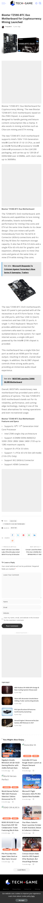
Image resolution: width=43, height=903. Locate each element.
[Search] (40, 3)
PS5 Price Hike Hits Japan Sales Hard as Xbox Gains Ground (9, 856)
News (6, 756)
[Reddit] (12, 540)
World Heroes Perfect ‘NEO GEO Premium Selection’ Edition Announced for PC (10, 795)
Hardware (7, 753)
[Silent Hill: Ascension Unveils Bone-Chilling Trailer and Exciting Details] (7, 701)
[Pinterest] (23, 535)
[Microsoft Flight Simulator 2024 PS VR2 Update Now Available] (31, 781)
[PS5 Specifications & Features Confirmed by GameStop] (7, 712)
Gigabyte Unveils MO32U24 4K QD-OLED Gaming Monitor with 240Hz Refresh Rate (11, 764)
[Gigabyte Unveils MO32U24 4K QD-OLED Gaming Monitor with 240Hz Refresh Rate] (11, 750)
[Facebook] (12, 535)
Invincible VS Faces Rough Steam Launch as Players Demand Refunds (31, 764)
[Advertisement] (21, 82)
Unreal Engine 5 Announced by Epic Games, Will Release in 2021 (26, 721)
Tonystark (8, 26)
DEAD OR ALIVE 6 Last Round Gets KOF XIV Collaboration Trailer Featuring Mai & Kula (10, 826)
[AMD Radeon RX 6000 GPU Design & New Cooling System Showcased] (7, 690)
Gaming (27, 756)
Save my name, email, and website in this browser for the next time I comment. (21, 619)
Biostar (13, 521)
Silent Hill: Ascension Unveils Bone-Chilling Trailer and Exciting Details (26, 699)
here (33, 896)
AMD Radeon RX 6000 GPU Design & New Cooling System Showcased (26, 688)
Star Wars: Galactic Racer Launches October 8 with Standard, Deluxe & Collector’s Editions (31, 826)
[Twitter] (18, 535)
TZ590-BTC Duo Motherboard (14, 524)
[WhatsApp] (29, 535)
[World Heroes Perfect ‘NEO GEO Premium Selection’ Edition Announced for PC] (11, 781)
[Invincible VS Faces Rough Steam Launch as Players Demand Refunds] (31, 750)
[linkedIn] (34, 535)
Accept (21, 900)
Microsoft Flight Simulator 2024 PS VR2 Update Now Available (31, 794)
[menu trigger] (4, 3)
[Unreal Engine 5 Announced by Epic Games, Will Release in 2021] (7, 723)
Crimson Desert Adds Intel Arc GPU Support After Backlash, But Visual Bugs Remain (30, 857)
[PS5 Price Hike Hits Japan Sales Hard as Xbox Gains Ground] (11, 844)
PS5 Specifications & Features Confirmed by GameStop (24, 710)
